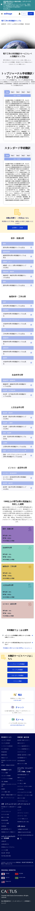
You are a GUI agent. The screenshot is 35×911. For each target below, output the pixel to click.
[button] (20, 13)
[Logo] (8, 14)
